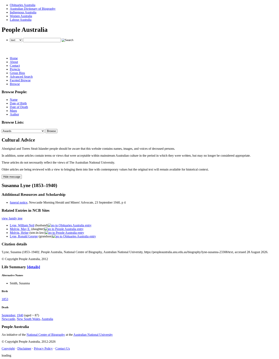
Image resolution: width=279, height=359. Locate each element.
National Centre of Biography (46, 334)
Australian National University (93, 334)
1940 (20, 315)
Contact (15, 65)
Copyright (8, 348)
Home (14, 58)
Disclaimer (24, 348)
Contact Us (62, 348)
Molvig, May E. (20, 229)
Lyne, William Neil (22, 225)
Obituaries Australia (22, 5)
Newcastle (8, 319)
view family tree (12, 218)
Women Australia (21, 16)
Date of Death (19, 107)
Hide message (11, 176)
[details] (33, 267)
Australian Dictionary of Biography (33, 8)
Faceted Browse (20, 80)
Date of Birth (18, 103)
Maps (13, 110)
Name (14, 99)
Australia (47, 319)
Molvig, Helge (19, 232)
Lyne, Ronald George (24, 236)
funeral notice (18, 202)
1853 (5, 299)
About (14, 62)
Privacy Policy (43, 348)
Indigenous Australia (23, 12)
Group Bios (17, 73)
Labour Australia (20, 19)
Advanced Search (21, 76)
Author (14, 114)
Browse (15, 84)
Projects (15, 69)
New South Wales (28, 319)
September (8, 315)
